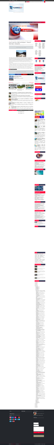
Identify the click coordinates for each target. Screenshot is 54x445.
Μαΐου (36, 400)
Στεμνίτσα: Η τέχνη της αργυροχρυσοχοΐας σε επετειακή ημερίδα (39, 71)
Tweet (12, 74)
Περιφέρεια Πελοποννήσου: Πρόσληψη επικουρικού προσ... (40, 319)
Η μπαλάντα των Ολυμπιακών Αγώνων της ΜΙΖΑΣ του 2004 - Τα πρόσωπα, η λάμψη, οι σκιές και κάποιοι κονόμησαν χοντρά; (40, 204)
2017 (35, 404)
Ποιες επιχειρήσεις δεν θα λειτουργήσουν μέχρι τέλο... (40, 307)
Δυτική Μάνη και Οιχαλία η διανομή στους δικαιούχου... (40, 350)
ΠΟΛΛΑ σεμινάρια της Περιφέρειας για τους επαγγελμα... (40, 388)
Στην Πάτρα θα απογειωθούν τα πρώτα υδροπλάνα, (40, 356)
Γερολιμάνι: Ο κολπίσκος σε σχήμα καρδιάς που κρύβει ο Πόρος (41, 133)
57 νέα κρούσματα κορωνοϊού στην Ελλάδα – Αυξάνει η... (40, 296)
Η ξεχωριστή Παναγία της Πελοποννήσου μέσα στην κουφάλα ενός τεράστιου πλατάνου (20, 90)
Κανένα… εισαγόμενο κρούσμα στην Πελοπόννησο (39, 370)
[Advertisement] (37, 16)
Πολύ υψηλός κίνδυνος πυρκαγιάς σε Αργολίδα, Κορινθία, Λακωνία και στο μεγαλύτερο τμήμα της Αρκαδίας (41, 278)
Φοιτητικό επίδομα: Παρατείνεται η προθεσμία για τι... (40, 376)
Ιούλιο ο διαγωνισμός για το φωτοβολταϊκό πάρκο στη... (40, 347)
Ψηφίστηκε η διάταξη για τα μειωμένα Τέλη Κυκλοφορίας (40, 391)
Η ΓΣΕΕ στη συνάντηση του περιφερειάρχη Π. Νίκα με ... (40, 300)
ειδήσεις (40, 260)
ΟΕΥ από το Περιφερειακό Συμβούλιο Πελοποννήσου (40, 323)
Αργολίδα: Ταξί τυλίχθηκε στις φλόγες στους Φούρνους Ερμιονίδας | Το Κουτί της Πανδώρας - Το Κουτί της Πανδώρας (39, 46)
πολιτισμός (36, 262)
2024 (35, 283)
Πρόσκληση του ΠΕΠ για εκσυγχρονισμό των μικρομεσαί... (40, 343)
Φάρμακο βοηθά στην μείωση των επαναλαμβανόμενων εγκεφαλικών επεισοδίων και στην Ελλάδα (40, 194)
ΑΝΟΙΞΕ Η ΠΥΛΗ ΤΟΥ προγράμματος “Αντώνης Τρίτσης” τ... (40, 291)
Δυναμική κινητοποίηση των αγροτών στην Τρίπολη (40, 392)
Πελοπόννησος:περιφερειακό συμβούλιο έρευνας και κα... (40, 324)
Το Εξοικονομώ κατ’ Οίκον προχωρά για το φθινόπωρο (40, 316)
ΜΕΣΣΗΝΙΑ (16, 22)
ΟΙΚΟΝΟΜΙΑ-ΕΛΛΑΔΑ (23, 22)
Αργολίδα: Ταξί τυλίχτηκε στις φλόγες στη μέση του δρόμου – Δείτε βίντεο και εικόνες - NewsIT (36, 52)
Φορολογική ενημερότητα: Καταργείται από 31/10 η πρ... (40, 397)
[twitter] (43, 0)
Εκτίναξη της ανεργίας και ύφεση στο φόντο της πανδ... (40, 361)
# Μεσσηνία (11, 69)
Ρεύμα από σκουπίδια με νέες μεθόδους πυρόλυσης (40, 333)
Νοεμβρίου (37, 287)
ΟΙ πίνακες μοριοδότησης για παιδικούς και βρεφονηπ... (40, 314)
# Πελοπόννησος (15, 69)
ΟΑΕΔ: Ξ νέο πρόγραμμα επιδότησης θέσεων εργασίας (40, 373)
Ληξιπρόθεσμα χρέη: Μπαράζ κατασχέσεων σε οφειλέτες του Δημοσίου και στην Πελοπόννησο (41, 275)
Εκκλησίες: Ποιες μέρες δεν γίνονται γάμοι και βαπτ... (40, 297)
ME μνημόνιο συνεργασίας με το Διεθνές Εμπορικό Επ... (40, 341)
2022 (35, 284)
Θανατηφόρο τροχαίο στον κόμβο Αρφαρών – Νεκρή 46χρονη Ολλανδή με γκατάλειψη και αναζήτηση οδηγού (39, 162)
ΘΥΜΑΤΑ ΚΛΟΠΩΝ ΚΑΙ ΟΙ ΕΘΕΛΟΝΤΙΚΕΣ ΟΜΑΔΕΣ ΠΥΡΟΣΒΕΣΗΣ (40, 304)
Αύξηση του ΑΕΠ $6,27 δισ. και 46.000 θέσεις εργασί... (40, 309)
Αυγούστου (37, 289)
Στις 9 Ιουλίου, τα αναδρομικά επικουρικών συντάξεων (40, 375)
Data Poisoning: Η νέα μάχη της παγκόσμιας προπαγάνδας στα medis (39, 206)
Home (9, 22)
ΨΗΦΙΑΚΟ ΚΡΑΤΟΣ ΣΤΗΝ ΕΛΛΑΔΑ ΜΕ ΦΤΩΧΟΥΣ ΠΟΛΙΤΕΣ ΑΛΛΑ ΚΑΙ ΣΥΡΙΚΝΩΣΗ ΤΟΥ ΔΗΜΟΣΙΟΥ (40, 213)
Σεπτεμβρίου (37, 288)
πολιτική (41, 261)
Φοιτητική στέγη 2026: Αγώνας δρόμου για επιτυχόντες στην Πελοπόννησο (41, 120)
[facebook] (42, 0)
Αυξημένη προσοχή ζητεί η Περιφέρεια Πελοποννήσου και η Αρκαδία (39, 69)
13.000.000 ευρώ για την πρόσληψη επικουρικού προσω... (39, 328)
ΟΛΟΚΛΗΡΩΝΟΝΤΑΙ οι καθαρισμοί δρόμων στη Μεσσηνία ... (40, 305)
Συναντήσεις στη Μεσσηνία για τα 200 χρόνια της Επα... (40, 394)
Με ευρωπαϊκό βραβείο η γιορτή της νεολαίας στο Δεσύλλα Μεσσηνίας (40, 163)
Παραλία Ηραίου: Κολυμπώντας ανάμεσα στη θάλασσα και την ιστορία (29, 89)
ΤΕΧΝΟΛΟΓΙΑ (12, 22)
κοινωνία (43, 260)
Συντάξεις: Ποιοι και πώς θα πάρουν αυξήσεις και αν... (40, 396)
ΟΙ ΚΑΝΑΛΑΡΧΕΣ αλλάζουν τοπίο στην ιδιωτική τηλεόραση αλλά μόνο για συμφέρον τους (39, 205)
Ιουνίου (37, 399)
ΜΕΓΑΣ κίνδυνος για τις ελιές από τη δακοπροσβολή (39, 377)
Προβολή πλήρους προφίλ (37, 224)
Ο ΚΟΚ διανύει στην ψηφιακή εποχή (39, 325)
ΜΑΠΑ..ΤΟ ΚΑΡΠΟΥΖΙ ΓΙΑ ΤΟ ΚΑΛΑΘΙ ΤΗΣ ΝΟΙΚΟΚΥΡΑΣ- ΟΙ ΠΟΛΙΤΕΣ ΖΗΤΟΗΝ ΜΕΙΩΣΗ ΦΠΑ (41, 272)
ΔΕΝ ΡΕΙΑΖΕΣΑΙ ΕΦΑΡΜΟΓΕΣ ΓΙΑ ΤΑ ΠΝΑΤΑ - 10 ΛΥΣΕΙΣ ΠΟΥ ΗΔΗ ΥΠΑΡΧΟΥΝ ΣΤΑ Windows (40, 218)
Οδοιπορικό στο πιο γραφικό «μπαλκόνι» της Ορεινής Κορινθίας (41, 127)
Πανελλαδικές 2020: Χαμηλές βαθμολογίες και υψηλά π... (40, 360)
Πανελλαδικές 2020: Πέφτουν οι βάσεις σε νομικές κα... (40, 359)
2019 (35, 403)
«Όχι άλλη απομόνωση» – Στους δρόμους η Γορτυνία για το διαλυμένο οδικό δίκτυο (21, 92)
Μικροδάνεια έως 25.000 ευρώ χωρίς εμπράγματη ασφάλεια (39, 374)
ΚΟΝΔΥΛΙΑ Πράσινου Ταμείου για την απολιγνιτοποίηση (39, 365)
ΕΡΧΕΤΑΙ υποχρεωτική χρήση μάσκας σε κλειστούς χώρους (40, 348)
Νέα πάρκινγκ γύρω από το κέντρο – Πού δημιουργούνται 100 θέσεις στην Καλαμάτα (39, 167)
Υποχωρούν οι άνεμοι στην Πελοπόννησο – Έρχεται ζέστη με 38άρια (41, 145)
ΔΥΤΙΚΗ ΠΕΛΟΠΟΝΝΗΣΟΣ (38, 22)
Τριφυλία (41, 259)
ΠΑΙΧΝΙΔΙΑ (30, 22)
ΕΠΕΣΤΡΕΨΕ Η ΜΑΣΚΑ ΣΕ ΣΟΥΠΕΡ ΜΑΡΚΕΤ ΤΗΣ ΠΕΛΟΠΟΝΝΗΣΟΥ (40, 336)
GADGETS (33, 22)
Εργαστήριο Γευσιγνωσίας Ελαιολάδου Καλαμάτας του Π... (40, 364)
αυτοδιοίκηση (36, 260)
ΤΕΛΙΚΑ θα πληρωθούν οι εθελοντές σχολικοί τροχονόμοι (40, 299)
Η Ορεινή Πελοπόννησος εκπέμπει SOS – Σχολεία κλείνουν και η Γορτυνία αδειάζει (40, 66)
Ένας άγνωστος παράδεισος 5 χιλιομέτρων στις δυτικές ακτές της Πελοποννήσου (41, 139)
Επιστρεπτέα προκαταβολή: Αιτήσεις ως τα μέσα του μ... (40, 378)
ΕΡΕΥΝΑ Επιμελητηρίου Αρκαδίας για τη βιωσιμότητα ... (40, 353)
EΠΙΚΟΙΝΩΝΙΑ (13, 0)
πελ (38, 261)
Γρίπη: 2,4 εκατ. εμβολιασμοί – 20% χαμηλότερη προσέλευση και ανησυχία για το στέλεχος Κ (39, 195)
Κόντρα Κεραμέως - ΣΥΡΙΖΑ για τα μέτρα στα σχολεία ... (40, 312)
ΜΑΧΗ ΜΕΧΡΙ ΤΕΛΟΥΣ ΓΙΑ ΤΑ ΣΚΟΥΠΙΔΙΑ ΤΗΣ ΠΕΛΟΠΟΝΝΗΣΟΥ (40, 337)
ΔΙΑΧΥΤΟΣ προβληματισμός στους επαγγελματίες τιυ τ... (39, 384)
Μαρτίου (37, 401)
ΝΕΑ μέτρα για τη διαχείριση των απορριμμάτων (39, 346)
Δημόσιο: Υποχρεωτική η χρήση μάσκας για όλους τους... (40, 293)
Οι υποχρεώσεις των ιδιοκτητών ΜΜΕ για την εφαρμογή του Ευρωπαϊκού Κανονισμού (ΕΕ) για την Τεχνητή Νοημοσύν (40, 208)
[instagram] (43, 444)
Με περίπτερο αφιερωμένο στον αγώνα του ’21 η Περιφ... (40, 383)
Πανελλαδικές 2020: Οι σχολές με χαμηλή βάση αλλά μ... (40, 355)
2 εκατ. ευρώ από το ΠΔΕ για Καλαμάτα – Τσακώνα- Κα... (40, 339)
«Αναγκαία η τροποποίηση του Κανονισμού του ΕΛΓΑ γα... (40, 322)
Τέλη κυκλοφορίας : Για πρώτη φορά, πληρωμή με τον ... (39, 390)
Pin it (25, 74)
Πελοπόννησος (37, 259)
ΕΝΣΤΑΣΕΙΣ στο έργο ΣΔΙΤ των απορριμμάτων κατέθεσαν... (40, 351)
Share (19, 74)
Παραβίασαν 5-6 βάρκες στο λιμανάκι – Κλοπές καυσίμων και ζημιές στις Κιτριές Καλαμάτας (39, 166)
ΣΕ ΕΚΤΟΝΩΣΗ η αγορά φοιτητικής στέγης (40, 329)
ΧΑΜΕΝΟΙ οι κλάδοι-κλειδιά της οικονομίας (40, 357)
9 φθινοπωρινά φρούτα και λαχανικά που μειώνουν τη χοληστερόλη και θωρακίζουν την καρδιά (39, 197)
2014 (35, 406)
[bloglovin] (39, 444)
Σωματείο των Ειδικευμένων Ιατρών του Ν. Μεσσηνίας (40, 292)
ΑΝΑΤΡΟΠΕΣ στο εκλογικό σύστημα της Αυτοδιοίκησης (40, 385)
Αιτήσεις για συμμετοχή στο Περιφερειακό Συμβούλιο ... (40, 317)
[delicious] (44, 444)
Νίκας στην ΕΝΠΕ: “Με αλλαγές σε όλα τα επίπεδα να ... (40, 368)
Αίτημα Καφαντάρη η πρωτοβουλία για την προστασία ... (40, 313)
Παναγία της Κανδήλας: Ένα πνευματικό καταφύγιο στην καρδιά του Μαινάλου (12, 89)
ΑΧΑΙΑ (16, 0)
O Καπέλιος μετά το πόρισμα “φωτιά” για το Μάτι (40, 331)
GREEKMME (15, 78)
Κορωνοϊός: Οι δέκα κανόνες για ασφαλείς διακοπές (40, 358)
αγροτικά (43, 259)
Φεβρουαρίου (37, 402)
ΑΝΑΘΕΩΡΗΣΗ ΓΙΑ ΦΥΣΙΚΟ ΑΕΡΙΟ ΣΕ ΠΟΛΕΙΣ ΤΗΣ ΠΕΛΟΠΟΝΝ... (40, 303)
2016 (35, 405)
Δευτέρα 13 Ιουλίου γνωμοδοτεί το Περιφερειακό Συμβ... (39, 371)
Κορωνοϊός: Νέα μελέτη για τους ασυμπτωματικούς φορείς (39, 380)
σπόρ (39, 262)
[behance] (42, 444)
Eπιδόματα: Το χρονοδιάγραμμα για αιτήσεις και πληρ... (40, 381)
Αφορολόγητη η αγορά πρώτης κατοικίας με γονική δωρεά (40, 326)
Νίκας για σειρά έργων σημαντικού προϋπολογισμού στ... (39, 298)
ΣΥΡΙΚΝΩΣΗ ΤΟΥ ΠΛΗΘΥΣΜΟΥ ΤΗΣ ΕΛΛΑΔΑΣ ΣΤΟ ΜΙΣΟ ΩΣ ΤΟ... (40, 344)
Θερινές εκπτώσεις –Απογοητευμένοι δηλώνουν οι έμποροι (39, 349)
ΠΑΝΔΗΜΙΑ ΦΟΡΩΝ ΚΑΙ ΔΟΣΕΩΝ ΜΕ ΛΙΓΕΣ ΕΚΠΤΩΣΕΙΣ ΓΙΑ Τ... (40, 332)
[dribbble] (40, 444)
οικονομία (36, 261)
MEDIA (27, 22)
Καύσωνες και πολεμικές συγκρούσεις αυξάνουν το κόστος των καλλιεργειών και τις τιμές (40, 67)
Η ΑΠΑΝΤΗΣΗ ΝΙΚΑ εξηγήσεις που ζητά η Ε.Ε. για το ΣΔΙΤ (40, 363)
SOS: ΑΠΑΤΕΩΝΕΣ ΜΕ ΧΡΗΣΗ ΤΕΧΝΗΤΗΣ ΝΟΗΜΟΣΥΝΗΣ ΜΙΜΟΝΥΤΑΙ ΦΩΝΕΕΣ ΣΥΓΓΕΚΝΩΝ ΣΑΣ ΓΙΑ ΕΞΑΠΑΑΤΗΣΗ (40, 217)
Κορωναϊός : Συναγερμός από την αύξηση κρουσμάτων (40, 354)
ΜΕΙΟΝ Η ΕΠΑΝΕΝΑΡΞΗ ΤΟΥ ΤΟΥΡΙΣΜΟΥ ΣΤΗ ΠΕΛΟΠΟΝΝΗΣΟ (40, 330)
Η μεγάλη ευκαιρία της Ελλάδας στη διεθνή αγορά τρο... (40, 389)
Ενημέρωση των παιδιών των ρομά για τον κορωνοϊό (40, 387)
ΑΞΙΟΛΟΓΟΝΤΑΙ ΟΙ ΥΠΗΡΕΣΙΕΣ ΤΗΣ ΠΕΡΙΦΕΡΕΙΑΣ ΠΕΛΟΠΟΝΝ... (39, 327)
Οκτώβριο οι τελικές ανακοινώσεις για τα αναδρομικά (40, 310)
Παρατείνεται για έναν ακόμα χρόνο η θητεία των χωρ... (40, 320)
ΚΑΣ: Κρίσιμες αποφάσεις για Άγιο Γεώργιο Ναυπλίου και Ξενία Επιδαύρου (20, 95)
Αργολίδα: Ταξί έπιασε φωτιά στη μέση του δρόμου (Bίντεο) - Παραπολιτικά (36, 44)
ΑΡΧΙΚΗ (10, 0)
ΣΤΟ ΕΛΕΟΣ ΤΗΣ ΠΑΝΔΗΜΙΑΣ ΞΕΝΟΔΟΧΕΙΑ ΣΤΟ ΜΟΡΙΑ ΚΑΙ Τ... (40, 334)
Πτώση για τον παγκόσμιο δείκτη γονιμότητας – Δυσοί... (40, 338)
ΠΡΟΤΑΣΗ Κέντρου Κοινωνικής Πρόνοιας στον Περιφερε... (40, 302)
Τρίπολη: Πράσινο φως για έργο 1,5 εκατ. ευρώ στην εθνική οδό (39, 70)
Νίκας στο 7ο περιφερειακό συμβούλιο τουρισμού (40, 366)
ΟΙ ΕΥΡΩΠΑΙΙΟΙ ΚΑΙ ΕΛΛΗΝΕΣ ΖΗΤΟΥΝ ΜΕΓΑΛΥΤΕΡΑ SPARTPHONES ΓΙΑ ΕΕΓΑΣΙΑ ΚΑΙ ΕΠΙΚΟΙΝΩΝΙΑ (39, 215)
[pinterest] (38, 444)
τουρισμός (42, 262)
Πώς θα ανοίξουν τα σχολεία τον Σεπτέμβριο (40, 290)
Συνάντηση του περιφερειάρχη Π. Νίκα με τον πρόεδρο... (40, 315)
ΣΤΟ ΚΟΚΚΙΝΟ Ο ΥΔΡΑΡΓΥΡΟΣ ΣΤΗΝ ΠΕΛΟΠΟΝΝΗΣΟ (40, 295)
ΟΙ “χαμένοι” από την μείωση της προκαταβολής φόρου (39, 382)
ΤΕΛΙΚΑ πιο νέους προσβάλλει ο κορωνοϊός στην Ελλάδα (40, 306)
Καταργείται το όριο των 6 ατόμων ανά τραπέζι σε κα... (40, 367)
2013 (35, 407)
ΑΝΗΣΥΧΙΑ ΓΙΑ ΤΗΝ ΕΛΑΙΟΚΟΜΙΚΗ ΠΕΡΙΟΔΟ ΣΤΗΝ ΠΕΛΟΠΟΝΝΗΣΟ (40, 395)
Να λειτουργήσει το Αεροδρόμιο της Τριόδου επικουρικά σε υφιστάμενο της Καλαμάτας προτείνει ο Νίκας (40, 165)
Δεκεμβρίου (37, 286)
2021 (35, 285)
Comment (31, 74)
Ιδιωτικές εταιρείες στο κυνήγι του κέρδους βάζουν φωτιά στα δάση (40, 207)
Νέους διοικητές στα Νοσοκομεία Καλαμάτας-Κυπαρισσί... (40, 398)
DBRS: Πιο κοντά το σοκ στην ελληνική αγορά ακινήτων (40, 340)
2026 (35, 282)
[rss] (44, 0)
